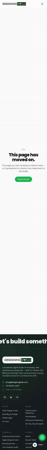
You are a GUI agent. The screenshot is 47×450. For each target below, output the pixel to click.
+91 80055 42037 (13, 386)
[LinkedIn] (11, 397)
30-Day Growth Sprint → (34, 425)
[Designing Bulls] (14, 4)
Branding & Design (10, 414)
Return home (23, 179)
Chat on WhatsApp (14, 389)
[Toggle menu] (42, 3)
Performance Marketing (31, 411)
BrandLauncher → (9, 443)
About (27, 436)
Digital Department (10, 440)
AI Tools (5, 421)
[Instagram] (4, 397)
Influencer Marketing (34, 420)
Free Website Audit (10, 447)
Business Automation (11, 436)
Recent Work (30, 440)
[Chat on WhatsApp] (42, 437)
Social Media (30, 416)
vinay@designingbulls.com (17, 382)
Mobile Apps (7, 418)
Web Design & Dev (10, 410)
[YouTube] (17, 397)
